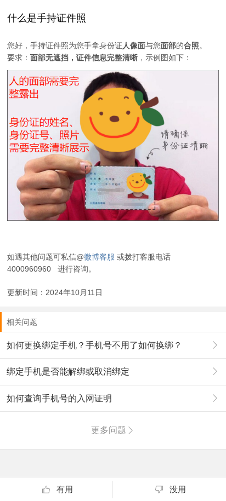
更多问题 (108, 430)
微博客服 (99, 256)
